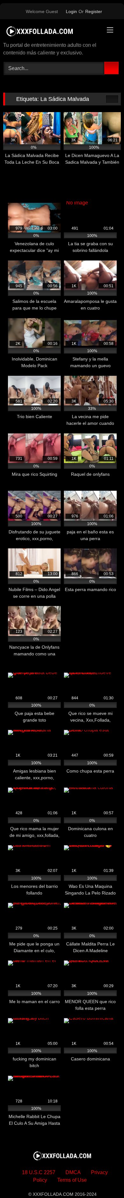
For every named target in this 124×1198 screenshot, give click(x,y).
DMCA (73, 1172)
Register (93, 11)
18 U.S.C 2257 (38, 1172)
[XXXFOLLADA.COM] (51, 31)
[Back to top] (105, 1179)
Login (71, 11)
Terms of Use (72, 1180)
